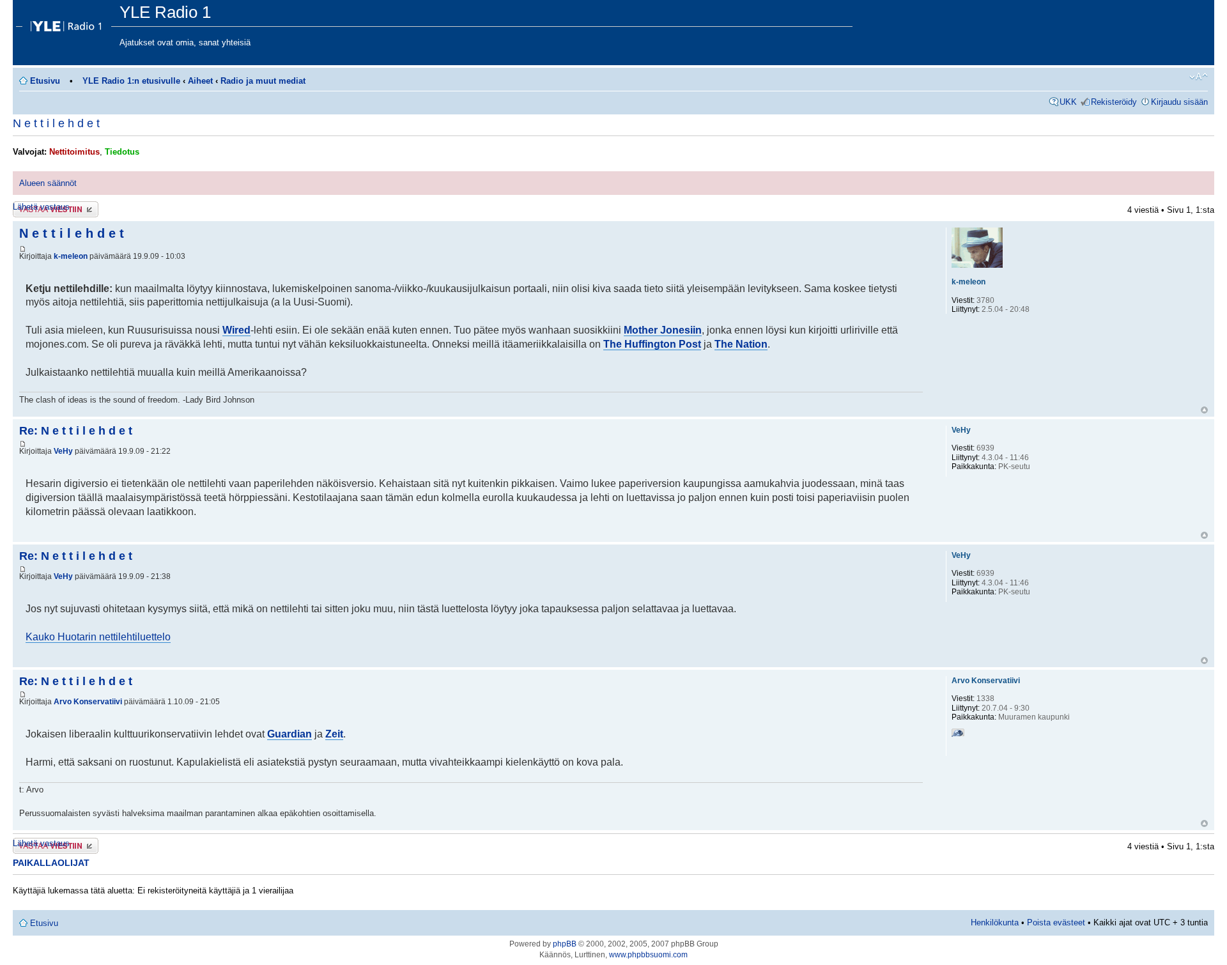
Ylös (1204, 409)
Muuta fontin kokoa (1198, 76)
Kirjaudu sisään (1179, 102)
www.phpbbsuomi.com (648, 954)
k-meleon (71, 256)
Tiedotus (122, 152)
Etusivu (45, 81)
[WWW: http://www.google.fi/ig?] (958, 735)
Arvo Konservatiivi (88, 701)
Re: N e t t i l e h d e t (75, 430)
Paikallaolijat (51, 863)
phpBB (564, 943)
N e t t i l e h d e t (56, 123)
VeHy (63, 451)
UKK (1068, 102)
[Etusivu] (68, 23)
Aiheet (200, 81)
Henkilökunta (995, 922)
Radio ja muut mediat (262, 81)
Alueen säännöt (48, 183)
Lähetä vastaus (41, 207)
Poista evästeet (1056, 922)
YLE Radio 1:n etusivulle (131, 81)
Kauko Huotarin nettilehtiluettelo (98, 636)
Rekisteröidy (1114, 102)
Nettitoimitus (74, 152)
